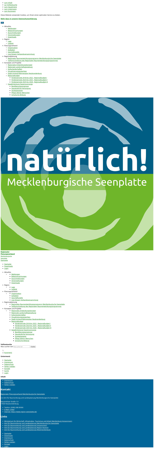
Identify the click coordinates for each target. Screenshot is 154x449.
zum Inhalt (8, 3)
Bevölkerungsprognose (20, 86)
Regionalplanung (10, 56)
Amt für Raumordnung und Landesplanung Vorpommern (25, 425)
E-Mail (9, 410)
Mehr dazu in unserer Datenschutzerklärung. (19, 19)
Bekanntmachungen (15, 31)
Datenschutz (9, 364)
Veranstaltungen (14, 35)
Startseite (7, 264)
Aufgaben (11, 50)
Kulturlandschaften (15, 69)
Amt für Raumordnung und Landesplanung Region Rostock (26, 428)
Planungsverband (10, 46)
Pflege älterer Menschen (20, 93)
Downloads (12, 37)
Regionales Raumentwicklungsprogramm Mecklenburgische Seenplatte (34, 58)
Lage (9, 41)
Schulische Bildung (18, 95)
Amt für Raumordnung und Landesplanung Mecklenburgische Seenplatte (31, 423)
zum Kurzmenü (10, 11)
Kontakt (7, 369)
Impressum (8, 362)
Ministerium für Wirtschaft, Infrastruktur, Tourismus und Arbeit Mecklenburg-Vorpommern (38, 421)
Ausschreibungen (14, 33)
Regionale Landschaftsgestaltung (20, 67)
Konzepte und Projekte (12, 63)
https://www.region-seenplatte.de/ (20, 412)
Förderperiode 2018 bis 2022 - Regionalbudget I (29, 78)
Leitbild (10, 43)
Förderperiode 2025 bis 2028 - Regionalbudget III (29, 82)
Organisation (13, 48)
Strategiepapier (17, 90)
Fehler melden (9, 366)
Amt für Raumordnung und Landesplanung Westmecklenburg (27, 430)
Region (6, 39)
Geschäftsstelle (13, 52)
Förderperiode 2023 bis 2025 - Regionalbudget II (29, 80)
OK (2, 22)
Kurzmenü (8, 353)
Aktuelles (7, 26)
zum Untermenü (10, 9)
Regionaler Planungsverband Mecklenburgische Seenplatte (23, 394)
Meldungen (12, 28)
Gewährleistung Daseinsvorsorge (20, 84)
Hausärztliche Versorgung (21, 88)
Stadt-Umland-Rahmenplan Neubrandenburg (25, 73)
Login (6, 268)
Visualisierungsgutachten (17, 71)
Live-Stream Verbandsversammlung (21, 54)
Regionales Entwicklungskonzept (20, 65)
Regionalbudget (14, 75)
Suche (6, 371)
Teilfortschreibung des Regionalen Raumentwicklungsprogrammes (33, 60)
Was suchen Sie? (7, 346)
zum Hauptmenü (10, 7)
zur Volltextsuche (10, 5)
